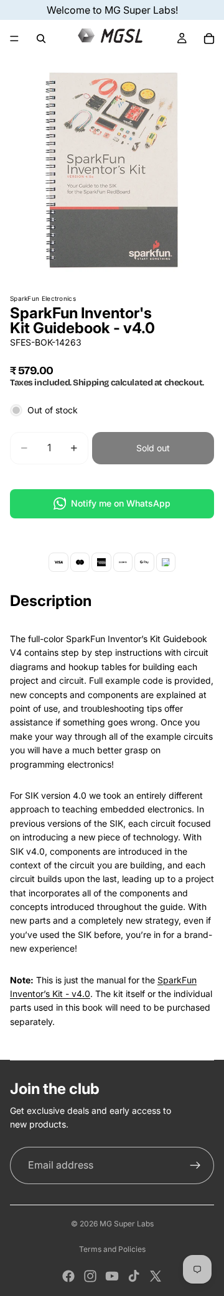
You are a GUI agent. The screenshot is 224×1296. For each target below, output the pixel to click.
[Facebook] (68, 1276)
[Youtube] (112, 1276)
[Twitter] (155, 1276)
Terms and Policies (112, 1249)
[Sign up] (195, 1165)
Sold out (153, 448)
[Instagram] (90, 1276)
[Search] (41, 38)
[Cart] (209, 38)
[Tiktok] (133, 1276)
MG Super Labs (127, 1223)
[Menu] (14, 38)
